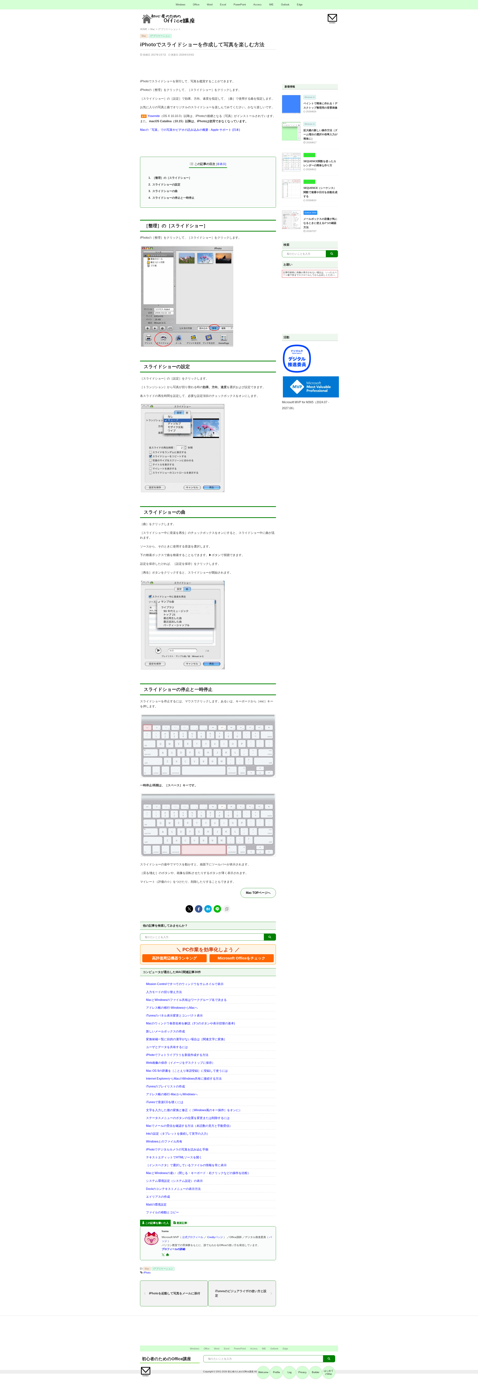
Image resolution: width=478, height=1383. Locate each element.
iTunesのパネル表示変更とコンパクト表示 (174, 1015)
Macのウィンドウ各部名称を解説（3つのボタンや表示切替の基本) (190, 1023)
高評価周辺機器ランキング (174, 958)
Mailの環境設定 (156, 1204)
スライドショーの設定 (166, 184)
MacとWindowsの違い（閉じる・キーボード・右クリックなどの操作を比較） (198, 1173)
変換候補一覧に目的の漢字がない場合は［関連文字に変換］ (186, 1039)
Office (196, 4)
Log (289, 1372)
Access (257, 4)
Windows (180, 4)
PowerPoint (240, 4)
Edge (299, 4)
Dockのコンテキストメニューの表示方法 (173, 1188)
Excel (223, 4)
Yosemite (154, 116)
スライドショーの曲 (165, 191)
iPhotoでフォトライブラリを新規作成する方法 (177, 1054)
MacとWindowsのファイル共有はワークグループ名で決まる (186, 999)
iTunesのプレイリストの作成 (165, 1086)
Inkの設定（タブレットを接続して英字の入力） (178, 1133)
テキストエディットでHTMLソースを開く (174, 1157)
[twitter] (189, 909)
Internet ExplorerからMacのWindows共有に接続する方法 (184, 1078)
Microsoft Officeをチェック (241, 958)
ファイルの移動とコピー (162, 1212)
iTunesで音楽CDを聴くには (164, 1102)
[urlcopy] (226, 909)
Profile (276, 1372)
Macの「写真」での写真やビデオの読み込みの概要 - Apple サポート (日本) (190, 129)
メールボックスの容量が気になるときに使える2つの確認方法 (320, 223)
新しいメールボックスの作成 (165, 1031)
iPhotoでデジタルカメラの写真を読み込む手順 (177, 1149)
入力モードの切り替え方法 (164, 992)
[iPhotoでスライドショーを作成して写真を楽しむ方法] (208, 909)
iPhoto (147, 1272)
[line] (217, 909)
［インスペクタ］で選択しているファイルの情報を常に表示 (186, 1165)
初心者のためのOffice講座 (166, 1359)
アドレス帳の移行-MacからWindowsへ (172, 1094)
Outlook (285, 4)
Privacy (302, 1372)
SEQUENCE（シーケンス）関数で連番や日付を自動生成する (320, 192)
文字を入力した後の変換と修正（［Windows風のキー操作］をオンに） (194, 1110)
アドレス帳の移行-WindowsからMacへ (172, 1007)
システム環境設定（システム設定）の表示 (174, 1180)
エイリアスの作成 (158, 1196)
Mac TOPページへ (258, 892)
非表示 (221, 164)
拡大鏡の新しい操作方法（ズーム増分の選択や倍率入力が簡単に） (320, 134)
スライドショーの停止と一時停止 (173, 197)
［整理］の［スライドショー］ (172, 177)
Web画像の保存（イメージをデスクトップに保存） (180, 1062)
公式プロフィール (192, 1237)
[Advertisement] (208, 66)
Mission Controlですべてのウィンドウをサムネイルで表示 (185, 984)
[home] (168, 1255)
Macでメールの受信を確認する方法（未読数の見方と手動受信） (189, 1125)
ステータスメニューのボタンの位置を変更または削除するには (188, 1118)
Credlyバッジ (215, 1237)
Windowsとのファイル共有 (164, 1141)
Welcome (263, 1372)
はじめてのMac (328, 1372)
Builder (315, 1372)
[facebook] (198, 909)
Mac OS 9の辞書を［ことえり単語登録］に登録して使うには (187, 1070)
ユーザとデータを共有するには (167, 1047)
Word (209, 4)
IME (271, 4)
